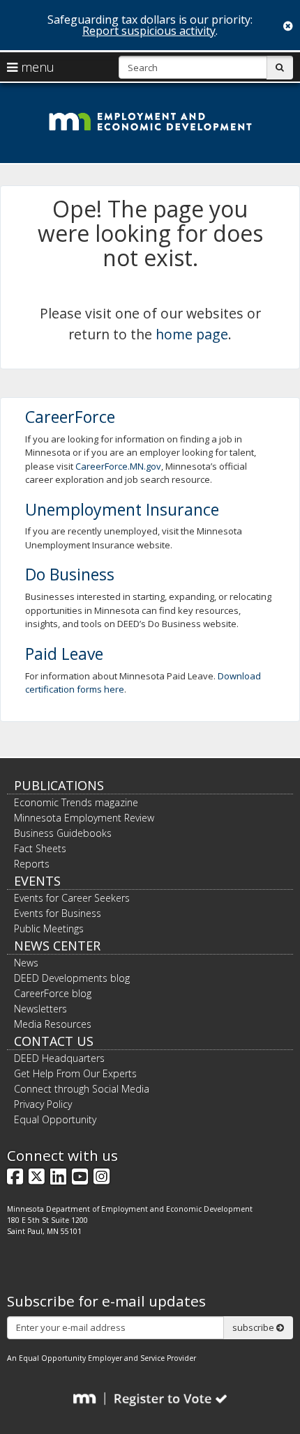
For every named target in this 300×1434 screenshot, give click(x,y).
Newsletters (40, 1008)
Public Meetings (49, 928)
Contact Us (53, 1041)
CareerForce (70, 417)
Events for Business (57, 913)
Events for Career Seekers (72, 897)
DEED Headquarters (59, 1058)
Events (37, 880)
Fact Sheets (40, 848)
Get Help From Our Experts (75, 1073)
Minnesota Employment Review (84, 817)
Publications (59, 785)
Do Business (69, 574)
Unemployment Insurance (122, 509)
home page (192, 334)
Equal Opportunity (55, 1119)
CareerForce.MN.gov (118, 466)
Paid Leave (64, 653)
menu (35, 67)
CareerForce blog (52, 993)
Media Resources (52, 1024)
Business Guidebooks (63, 833)
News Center (57, 945)
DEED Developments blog (72, 978)
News (26, 962)
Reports (32, 863)
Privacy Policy (43, 1104)
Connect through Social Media (81, 1088)
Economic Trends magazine (76, 802)
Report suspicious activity (149, 30)
